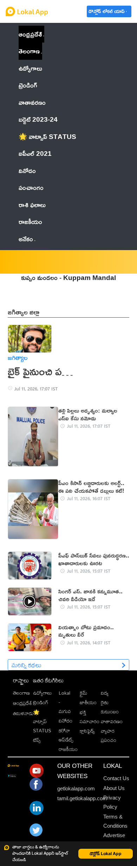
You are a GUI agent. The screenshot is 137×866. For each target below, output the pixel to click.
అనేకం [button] (26, 238)
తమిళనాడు (23, 713)
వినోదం (65, 721)
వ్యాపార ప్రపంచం (108, 735)
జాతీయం (88, 702)
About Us (114, 788)
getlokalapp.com (76, 788)
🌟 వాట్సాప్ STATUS (42, 721)
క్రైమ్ (83, 693)
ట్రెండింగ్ (40, 702)
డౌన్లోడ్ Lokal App (106, 853)
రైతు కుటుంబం (110, 707)
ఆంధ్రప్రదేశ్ (30, 33)
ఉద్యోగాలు (42, 693)
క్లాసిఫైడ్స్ (87, 731)
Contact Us (116, 778)
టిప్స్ (37, 740)
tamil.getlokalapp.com (82, 798)
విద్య (105, 693)
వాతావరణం (112, 721)
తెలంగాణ (29, 50)
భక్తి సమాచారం (89, 716)
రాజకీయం (68, 749)
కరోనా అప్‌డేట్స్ (66, 735)
